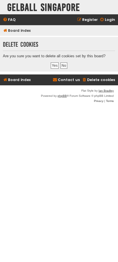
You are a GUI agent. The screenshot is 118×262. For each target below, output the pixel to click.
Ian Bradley (106, 90)
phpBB (62, 95)
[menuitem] (9, 20)
